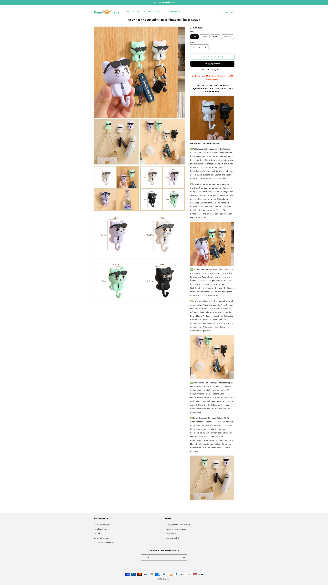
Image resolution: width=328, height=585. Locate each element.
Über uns (97, 534)
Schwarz (227, 37)
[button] (140, 11)
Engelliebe (166, 579)
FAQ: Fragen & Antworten (104, 543)
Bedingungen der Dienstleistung (177, 525)
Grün (215, 37)
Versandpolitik (170, 534)
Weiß (205, 37)
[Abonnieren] (184, 557)
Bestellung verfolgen (102, 525)
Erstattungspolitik (172, 538)
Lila (194, 37)
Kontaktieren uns (100, 529)
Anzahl (192, 42)
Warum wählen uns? (102, 538)
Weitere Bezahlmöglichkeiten (212, 70)
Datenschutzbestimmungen (175, 529)
